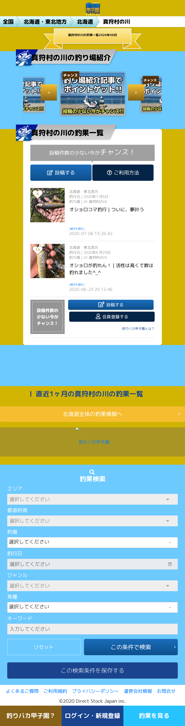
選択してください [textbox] (29, 541)
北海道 (85, 21)
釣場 (12, 531)
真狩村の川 (116, 21)
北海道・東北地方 (45, 21)
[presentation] (49, 92)
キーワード (20, 618)
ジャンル (17, 575)
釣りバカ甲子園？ (30, 715)
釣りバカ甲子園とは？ (138, 328)
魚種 (12, 596)
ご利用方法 (126, 172)
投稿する (65, 172)
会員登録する (115, 317)
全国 (8, 21)
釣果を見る (154, 715)
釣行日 (14, 553)
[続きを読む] (76, 228)
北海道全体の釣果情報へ (92, 414)
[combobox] (92, 542)
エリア (14, 488)
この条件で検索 (131, 647)
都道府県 (17, 510)
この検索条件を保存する (92, 670)
